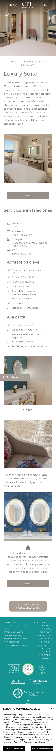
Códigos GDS (43, 645)
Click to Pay (44, 648)
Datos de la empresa (46, 640)
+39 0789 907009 (14, 635)
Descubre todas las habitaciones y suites (28, 606)
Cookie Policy (43, 635)
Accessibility (43, 658)
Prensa (46, 652)
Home (13, 62)
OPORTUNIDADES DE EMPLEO (42, 624)
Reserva (28, 196)
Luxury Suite (28, 65)
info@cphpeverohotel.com (15, 638)
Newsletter (43, 655)
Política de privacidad (45, 630)
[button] (24, 410)
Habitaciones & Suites (31, 62)
